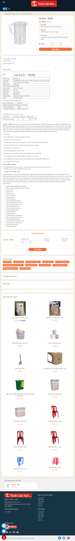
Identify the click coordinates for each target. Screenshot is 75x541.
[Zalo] (3, 525)
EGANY (20, 538)
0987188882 (8, 506)
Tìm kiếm (8, 512)
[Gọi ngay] (4, 537)
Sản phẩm (41, 502)
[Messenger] (3, 531)
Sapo (32, 538)
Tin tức (40, 504)
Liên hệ (40, 506)
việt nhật (13, 59)
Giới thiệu (41, 500)
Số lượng (42, 44)
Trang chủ (41, 498)
